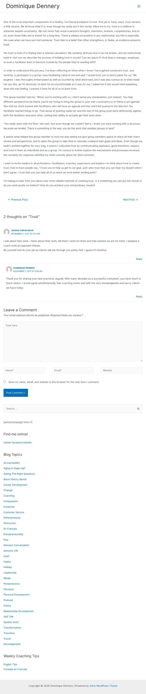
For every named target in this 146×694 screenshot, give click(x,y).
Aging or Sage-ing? (14, 468)
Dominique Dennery (33, 5)
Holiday (8, 567)
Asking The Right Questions (19, 473)
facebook (17, 442)
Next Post (130, 199)
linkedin (27, 442)
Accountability (12, 462)
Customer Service (14, 512)
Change (8, 490)
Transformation (12, 627)
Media (7, 578)
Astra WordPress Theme (103, 685)
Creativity (9, 506)
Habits (7, 561)
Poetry (7, 605)
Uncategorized (12, 644)
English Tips (10, 664)
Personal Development (17, 594)
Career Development (15, 484)
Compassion (11, 501)
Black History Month (15, 479)
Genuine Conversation (16, 545)
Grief (6, 556)
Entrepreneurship (13, 534)
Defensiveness (12, 517)
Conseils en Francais (15, 669)
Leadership (10, 572)
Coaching (9, 495)
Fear (6, 539)
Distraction (10, 523)
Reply (139, 259)
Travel (7, 638)
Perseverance (12, 583)
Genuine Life (11, 550)
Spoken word (11, 622)
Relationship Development (18, 611)
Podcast (8, 600)
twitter (7, 442)
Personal (9, 589)
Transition (9, 633)
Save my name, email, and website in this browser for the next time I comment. (53, 382)
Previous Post (18, 199)
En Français (10, 528)
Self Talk (8, 616)
